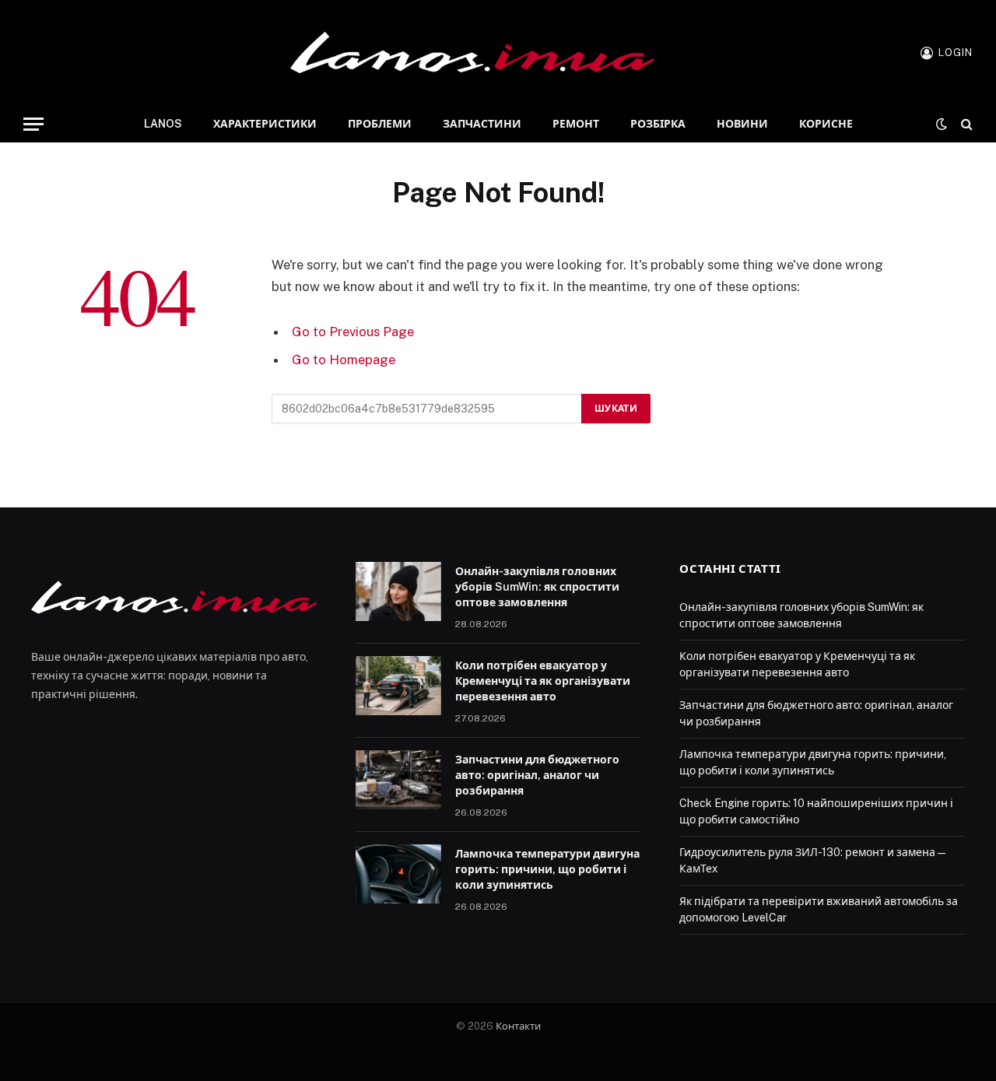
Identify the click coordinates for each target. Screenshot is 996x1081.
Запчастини (482, 124)
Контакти (518, 1026)
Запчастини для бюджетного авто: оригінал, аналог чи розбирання (537, 775)
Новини (742, 124)
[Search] (965, 124)
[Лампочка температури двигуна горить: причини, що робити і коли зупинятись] (398, 874)
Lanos (163, 124)
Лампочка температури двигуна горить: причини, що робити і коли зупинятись (547, 869)
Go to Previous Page (353, 331)
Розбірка (658, 124)
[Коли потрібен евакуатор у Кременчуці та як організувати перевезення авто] (398, 685)
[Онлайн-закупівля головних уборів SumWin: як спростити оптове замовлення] (398, 591)
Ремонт (575, 124)
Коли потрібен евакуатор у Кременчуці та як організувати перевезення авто (542, 681)
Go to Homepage (343, 359)
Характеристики (265, 124)
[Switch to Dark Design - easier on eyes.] (941, 124)
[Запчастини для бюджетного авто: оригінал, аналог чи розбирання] (398, 779)
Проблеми (380, 124)
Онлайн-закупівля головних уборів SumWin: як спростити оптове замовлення (537, 587)
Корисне (826, 124)
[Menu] (33, 124)
